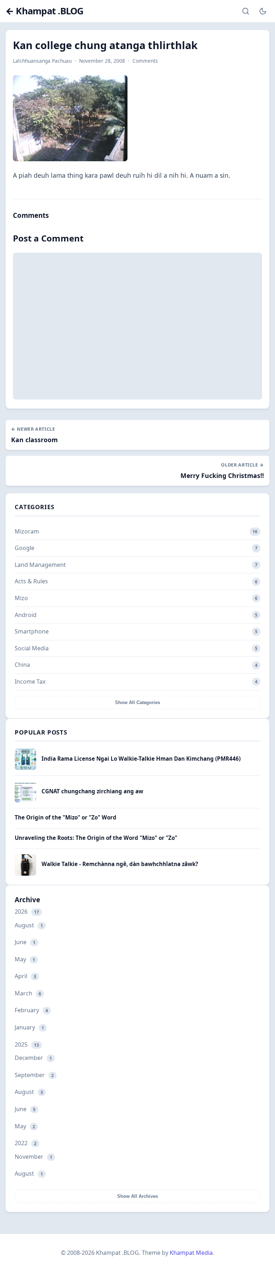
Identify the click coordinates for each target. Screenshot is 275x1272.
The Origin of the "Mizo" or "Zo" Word (65, 817)
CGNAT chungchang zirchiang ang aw (92, 791)
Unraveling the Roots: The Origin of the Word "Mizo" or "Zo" (96, 837)
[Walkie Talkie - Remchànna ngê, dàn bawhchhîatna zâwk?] (25, 874)
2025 (27, 1044)
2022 (26, 1143)
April (25, 976)
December (33, 1058)
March (28, 993)
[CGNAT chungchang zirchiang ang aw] (25, 800)
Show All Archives (137, 1196)
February (31, 1010)
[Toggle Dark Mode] (263, 11)
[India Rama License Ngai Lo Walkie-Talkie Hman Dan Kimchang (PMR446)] (25, 768)
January (29, 1027)
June (25, 942)
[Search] (245, 11)
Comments (145, 60)
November (33, 1157)
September (34, 1075)
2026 (27, 911)
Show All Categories (137, 702)
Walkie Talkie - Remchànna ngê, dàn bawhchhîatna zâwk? (120, 863)
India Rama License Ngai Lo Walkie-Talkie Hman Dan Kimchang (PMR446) (141, 758)
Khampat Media (191, 1253)
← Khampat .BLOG (44, 11)
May (25, 959)
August (29, 925)
